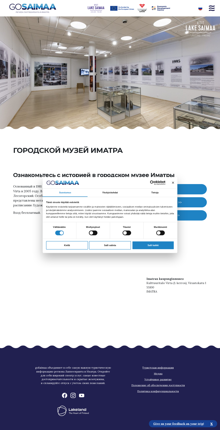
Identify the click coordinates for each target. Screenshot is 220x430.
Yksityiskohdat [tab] (110, 192)
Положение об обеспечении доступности (158, 385)
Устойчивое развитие (158, 379)
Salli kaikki (153, 245)
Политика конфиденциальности (158, 391)
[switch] (93, 233)
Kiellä (67, 245)
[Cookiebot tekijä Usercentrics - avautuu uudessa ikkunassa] (152, 182)
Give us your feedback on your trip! (178, 423)
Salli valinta (110, 245)
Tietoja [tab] (154, 192)
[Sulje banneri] (173, 183)
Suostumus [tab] (65, 192)
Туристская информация (158, 367)
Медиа (158, 373)
